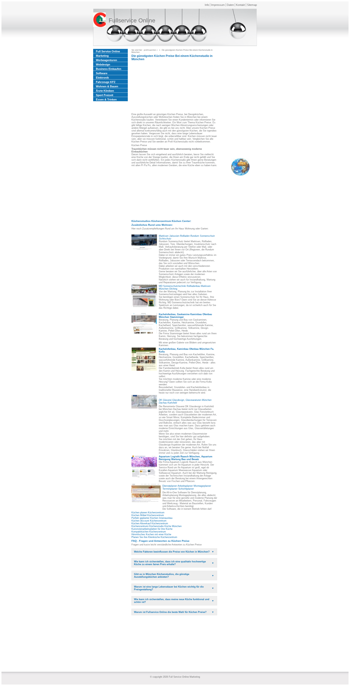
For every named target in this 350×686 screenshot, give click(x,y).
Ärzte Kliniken (105, 90)
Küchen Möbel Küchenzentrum (147, 515)
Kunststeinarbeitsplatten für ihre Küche (151, 529)
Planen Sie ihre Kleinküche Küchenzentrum (154, 537)
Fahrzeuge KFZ (105, 82)
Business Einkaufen (108, 68)
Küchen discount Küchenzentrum (148, 520)
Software (101, 73)
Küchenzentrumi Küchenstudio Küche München (156, 526)
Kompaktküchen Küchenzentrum (148, 531)
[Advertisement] (174, 87)
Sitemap (252, 4)
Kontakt (240, 4)
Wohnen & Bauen (107, 86)
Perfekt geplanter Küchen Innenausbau (151, 518)
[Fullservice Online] (99, 20)
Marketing (102, 55)
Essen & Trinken (106, 99)
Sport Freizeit (104, 95)
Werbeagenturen (106, 60)
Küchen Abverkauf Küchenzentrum (149, 523)
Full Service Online (108, 51)
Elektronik (102, 77)
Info (207, 4)
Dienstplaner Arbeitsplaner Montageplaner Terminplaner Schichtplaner (186, 487)
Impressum (218, 4)
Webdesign (103, 64)
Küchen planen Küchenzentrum (147, 512)
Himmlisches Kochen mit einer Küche (151, 534)
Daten (230, 4)
